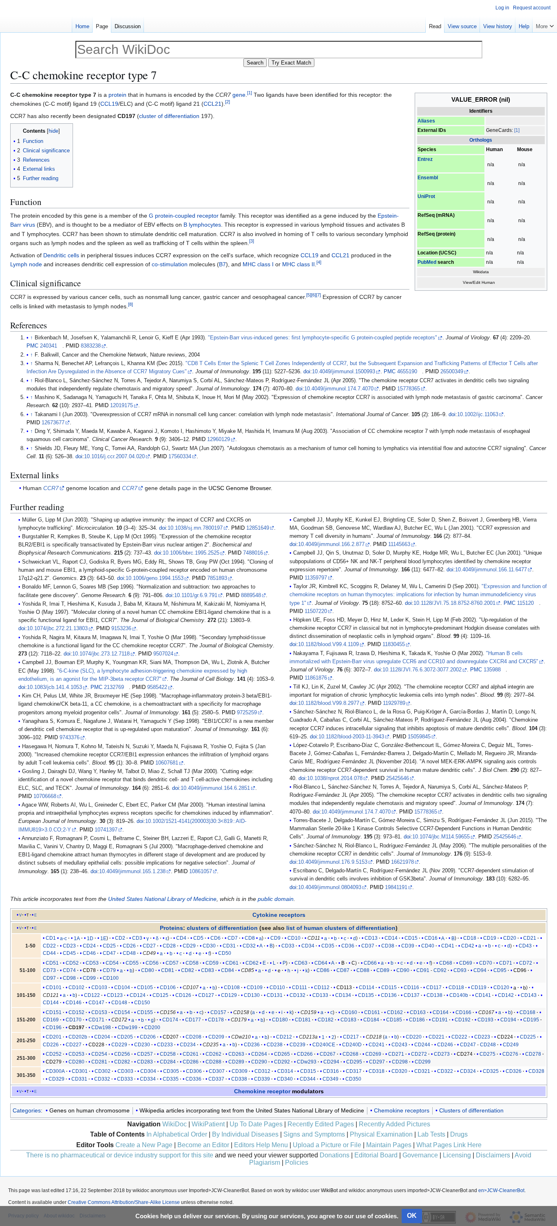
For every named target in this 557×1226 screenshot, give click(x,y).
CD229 (119, 1045)
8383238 (91, 346)
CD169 (51, 1020)
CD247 (468, 1045)
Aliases (426, 121)
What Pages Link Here (449, 1144)
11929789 (394, 703)
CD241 (377, 1045)
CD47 (109, 953)
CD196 (54, 1027)
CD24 (89, 946)
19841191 (396, 887)
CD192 (463, 1020)
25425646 (397, 778)
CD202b (78, 1037)
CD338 (239, 1079)
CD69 (465, 963)
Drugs (459, 1134)
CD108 (232, 987)
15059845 (419, 737)
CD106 (168, 987)
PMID (72, 346)
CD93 (459, 970)
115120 (525, 603)
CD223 (482, 1037)
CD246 (445, 1045)
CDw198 (101, 1027)
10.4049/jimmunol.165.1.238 (132, 871)
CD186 (417, 1020)
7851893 (217, 578)
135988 (492, 670)
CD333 (125, 1079)
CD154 (122, 1012)
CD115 (389, 987)
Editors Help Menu (261, 1144)
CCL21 (212, 103)
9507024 (163, 654)
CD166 (463, 1012)
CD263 (236, 1054)
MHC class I (258, 264)
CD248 (488, 1045)
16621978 (402, 862)
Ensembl (428, 178)
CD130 (252, 995)
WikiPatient (208, 1124)
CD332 (102, 1079)
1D (90, 938)
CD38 (387, 946)
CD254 (99, 1054)
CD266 (305, 1054)
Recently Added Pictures (394, 1124)
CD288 (213, 1062)
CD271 (396, 1054)
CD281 (99, 1062)
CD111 (299, 987)
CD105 (145, 987)
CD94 (479, 970)
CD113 (344, 987)
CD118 (456, 987)
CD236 (252, 1045)
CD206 (148, 1037)
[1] (516, 130)
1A (77, 938)
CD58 (192, 963)
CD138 (434, 995)
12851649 (257, 528)
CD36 (347, 946)
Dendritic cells (61, 255)
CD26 (129, 946)
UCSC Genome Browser (239, 488)
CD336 (193, 1079)
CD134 (343, 995)
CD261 (191, 1054)
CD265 (282, 1054)
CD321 (422, 1071)
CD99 (89, 978)
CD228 (96, 1045)
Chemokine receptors (401, 1110)
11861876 (316, 678)
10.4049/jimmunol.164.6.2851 (215, 788)
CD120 (501, 987)
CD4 (181, 938)
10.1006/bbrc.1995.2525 (191, 553)
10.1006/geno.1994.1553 (154, 578)
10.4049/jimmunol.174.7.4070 (339, 389)
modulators (308, 1091)
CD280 (76, 1062)
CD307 (217, 1071)
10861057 (200, 871)
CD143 (529, 995)
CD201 (54, 1037)
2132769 (114, 687)
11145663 (399, 544)
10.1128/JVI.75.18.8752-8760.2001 (454, 603)
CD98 (69, 978)
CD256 (122, 1054)
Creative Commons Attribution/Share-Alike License (124, 1202)
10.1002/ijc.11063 (477, 414)
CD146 (74, 1002)
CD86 (322, 970)
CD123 (115, 995)
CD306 (194, 1071)
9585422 (157, 687)
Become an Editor (203, 1144)
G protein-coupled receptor (184, 215)
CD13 (371, 938)
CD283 (145, 1062)
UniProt (426, 196)
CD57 (172, 963)
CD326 (514, 1071)
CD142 (506, 995)
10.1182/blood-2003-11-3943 (351, 737)
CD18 (469, 938)
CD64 (320, 963)
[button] (545, 24)
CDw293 (306, 1062)
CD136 (389, 995)
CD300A (55, 1071)
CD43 (525, 946)
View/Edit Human (479, 282)
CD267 (328, 1054)
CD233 (165, 1045)
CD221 (436, 1037)
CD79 (109, 970)
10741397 (106, 830)
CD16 (431, 938)
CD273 (442, 1054)
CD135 (366, 995)
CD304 (148, 1071)
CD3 (137, 938)
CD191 (440, 1020)
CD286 (191, 1062)
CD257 (145, 1054)
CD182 (326, 1020)
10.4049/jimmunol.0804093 (329, 887)
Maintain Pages (388, 1144)
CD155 (145, 1012)
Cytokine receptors (278, 915)
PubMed (427, 262)
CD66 (370, 963)
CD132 (297, 995)
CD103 (99, 987)
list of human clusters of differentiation (341, 928)
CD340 (285, 1079)
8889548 (251, 595)
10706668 (44, 796)
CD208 (193, 1037)
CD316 (331, 1071)
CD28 (169, 946)
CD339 (262, 1079)
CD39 (407, 946)
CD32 (249, 946)
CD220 (414, 1037)
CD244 (422, 1045)
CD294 (331, 1062)
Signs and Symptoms (314, 1134)
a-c (63, 938)
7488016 (253, 553)
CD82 (187, 970)
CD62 (252, 963)
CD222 (459, 1037)
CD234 (188, 1045)
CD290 (259, 1062)
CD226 (51, 1045)
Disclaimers (493, 1155)
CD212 (284, 1037)
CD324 (468, 1071)
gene (238, 94)
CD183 (348, 1020)
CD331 (79, 1079)
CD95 (499, 970)
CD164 (441, 1012)
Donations (334, 1155)
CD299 (423, 1062)
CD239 (297, 1045)
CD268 (350, 1054)
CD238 (275, 1045)
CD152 (76, 1012)
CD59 (212, 963)
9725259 (247, 713)
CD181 (303, 1020)
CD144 (51, 1002)
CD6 (215, 938)
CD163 (418, 1012)
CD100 (111, 978)
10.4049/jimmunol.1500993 (343, 371)
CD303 (125, 1071)
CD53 (92, 963)
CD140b (458, 995)
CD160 (349, 1012)
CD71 (505, 963)
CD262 (213, 1054)
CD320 (399, 1071)
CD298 (400, 1062)
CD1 (51, 938)
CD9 (275, 938)
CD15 (411, 938)
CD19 (489, 938)
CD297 (377, 1062)
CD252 (54, 1054)
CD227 (74, 1045)
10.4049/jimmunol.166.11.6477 (491, 570)
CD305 (171, 1071)
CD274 (465, 1054)
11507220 (316, 611)
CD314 (285, 1071)
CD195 (531, 1020)
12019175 (121, 405)
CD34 (307, 946)
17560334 (179, 456)
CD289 (236, 1062)
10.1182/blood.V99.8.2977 (328, 703)
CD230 (142, 1045)
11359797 (316, 578)
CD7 (233, 938)
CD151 (54, 1012)
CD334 (148, 1079)
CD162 (395, 1012)
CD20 (509, 938)
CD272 (419, 1054)
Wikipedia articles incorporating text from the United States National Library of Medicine (251, 1110)
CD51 (52, 963)
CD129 (229, 995)
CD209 (216, 1037)
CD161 (372, 1012)
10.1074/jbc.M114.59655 (441, 837)
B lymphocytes (202, 224)
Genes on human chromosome (89, 1110)
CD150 (142, 1002)
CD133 (320, 995)
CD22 (49, 946)
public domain (276, 899)
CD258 (168, 1054)
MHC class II (298, 264)
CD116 (411, 987)
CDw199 (127, 1027)
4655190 (407, 371)
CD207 (171, 1037)
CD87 (342, 970)
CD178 (216, 1020)
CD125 (160, 995)
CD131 (275, 995)
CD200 (152, 1027)
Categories (27, 1110)
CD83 (207, 970)
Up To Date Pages (256, 1124)
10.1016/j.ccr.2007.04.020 (114, 456)
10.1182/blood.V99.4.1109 (328, 644)
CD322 (445, 1071)
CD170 (74, 1020)
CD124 (138, 995)
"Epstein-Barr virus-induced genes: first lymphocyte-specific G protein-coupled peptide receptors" (322, 338)
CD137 (412, 995)
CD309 (240, 1071)
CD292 (282, 1062)
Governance (420, 1155)
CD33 (287, 946)
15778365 (408, 389)
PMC (32, 346)
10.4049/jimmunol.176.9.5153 (332, 862)
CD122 (92, 995)
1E (103, 938)
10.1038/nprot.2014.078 (334, 778)
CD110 (277, 987)
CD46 (89, 953)
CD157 (218, 1012)
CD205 (125, 1037)
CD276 (510, 1054)
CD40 (427, 946)
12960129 (218, 439)
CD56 (152, 963)
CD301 (80, 1071)
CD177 (193, 1020)
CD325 (491, 1071)
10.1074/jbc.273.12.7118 (101, 654)
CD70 (485, 963)
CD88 (362, 970)
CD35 (327, 946)
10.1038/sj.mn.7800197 (195, 528)
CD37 (367, 946)
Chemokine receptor (262, 1091)
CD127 (206, 995)
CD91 (422, 970)
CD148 (119, 1002)
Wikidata (481, 272)
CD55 (132, 963)
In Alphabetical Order (176, 1134)
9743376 (70, 737)
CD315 (308, 1071)
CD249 (511, 1045)
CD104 (122, 987)
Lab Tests (431, 1134)
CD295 (354, 1062)
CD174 (170, 1020)
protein (117, 94)
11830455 (393, 644)
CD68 (445, 963)
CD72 (525, 963)
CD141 (483, 995)
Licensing (457, 1155)
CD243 (399, 1045)
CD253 (76, 1054)
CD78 (89, 970)
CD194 (508, 1020)
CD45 (69, 953)
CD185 (394, 1020)
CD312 (262, 1071)
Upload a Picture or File (327, 1144)
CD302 (103, 1071)
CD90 (402, 970)
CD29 (189, 946)
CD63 (300, 963)
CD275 (487, 1054)
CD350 (353, 1079)
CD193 (485, 1020)
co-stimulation (170, 264)
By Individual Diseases (245, 1134)
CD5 (198, 938)
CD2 (120, 938)
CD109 (255, 987)
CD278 (533, 1054)
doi (306, 371)
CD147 (96, 1002)
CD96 (519, 970)
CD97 (49, 978)
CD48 (129, 953)
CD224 (505, 1037)
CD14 (391, 938)
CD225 (528, 1037)
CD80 (147, 970)
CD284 (168, 1062)
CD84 (227, 970)
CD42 (467, 946)
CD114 (366, 987)
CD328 (536, 1071)
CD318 (377, 1071)
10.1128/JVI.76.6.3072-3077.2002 (422, 670)
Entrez (425, 159)
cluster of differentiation (169, 116)
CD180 (280, 1020)
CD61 (232, 963)
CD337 (216, 1079)
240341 (48, 346)
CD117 (434, 987)
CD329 (56, 1079)
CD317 (354, 1071)
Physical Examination (381, 1134)
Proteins (171, 928)
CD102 (76, 987)
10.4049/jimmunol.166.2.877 (331, 544)
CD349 (330, 1079)
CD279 (54, 1062)
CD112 (321, 987)
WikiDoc (174, 1124)
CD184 (371, 1020)
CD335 (171, 1079)
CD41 (447, 946)
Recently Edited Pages (320, 1124)
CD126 (183, 995)
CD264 (259, 1054)
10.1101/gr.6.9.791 (195, 595)
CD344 (308, 1079)
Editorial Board (376, 1155)
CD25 (109, 946)
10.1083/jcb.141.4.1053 (54, 687)
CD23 (69, 946)
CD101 (54, 987)
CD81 (167, 970)
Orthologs (480, 140)
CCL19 (109, 103)
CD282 (122, 1062)
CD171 (96, 1020)
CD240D (352, 1045)
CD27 (149, 946)
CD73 (49, 970)
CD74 (69, 970)
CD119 (478, 987)
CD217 (351, 1037)
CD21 (529, 938)
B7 (222, 264)
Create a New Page (143, 1144)
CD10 (294, 938)
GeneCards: (499, 130)
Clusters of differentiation (471, 1110)
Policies (296, 1162)
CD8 (250, 938)
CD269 (373, 1054)
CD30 (209, 946)
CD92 (439, 970)
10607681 (166, 763)
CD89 (382, 970)
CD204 (102, 1037)
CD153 (99, 1012)
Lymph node (26, 264)
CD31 (229, 946)
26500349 (451, 371)
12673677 (53, 423)
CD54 (112, 963)
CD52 (72, 963)
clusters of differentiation (222, 928)
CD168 (527, 1012)
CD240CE (323, 1045)
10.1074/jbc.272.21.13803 (57, 628)
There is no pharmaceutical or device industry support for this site (119, 1155)
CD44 (49, 953)
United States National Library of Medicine (162, 899)
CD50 (224, 953)
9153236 (121, 628)
